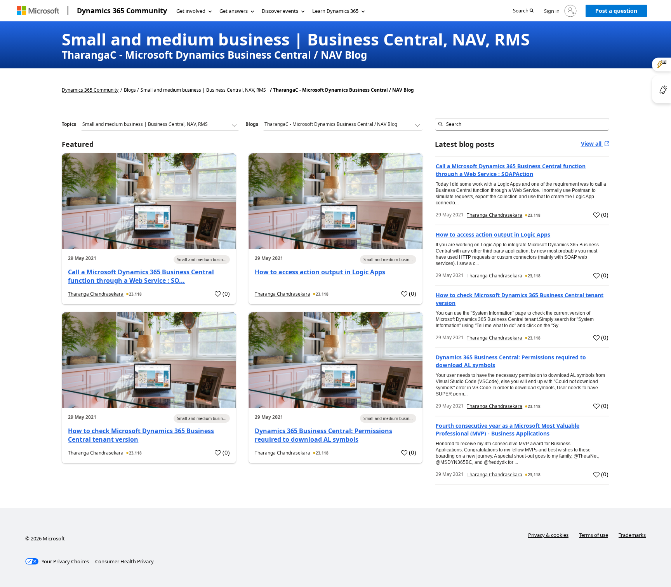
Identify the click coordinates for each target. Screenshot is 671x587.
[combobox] (522, 124)
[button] (523, 11)
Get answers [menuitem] (233, 10)
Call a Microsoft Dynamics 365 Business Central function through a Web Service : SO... (141, 276)
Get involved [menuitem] (190, 10)
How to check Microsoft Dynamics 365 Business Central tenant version (141, 435)
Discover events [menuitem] (280, 10)
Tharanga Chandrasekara (95, 294)
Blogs (251, 124)
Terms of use (593, 534)
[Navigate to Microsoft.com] (38, 10)
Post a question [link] (616, 10)
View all (592, 143)
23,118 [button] (135, 294)
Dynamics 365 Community (122, 10)
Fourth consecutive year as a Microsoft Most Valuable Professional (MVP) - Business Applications (507, 429)
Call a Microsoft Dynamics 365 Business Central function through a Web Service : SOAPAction (511, 170)
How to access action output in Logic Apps (320, 272)
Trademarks (632, 534)
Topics (69, 124)
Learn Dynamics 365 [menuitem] (335, 10)
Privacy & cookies (548, 534)
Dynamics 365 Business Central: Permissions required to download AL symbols (323, 435)
